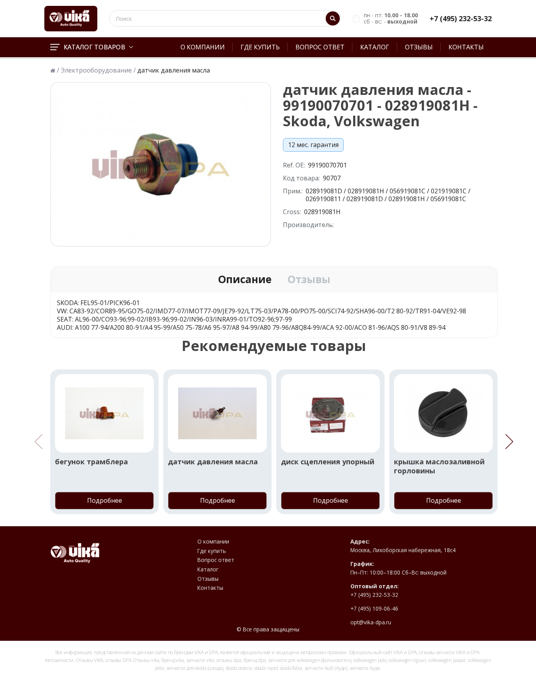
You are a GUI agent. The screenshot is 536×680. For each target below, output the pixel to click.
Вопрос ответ (320, 47)
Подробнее (104, 500)
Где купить (260, 47)
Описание (245, 279)
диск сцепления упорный (327, 461)
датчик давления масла (213, 461)
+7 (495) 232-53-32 (461, 18)
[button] (509, 441)
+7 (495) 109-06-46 (374, 608)
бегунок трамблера (91, 461)
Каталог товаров (94, 47)
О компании (202, 47)
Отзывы (419, 47)
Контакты (466, 47)
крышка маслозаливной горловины (439, 466)
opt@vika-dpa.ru (370, 622)
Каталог (374, 47)
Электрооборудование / (98, 70)
